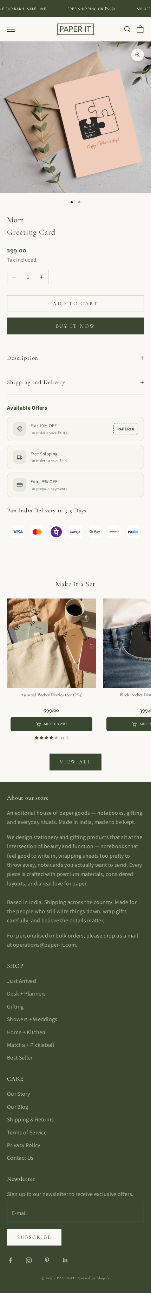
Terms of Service (27, 1132)
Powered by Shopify (93, 1278)
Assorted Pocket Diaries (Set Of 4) (51, 695)
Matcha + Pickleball (30, 1045)
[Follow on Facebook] (10, 1260)
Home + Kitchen (26, 1032)
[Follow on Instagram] (28, 1260)
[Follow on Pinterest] (47, 1260)
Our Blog (17, 1106)
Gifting (15, 1006)
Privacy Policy (23, 1145)
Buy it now (76, 326)
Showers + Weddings (32, 1019)
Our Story (18, 1093)
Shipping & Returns (30, 1119)
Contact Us (20, 1157)
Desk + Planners (26, 993)
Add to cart (75, 303)
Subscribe (34, 1237)
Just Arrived (21, 981)
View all (75, 761)
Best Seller (20, 1057)
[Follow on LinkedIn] (65, 1260)
